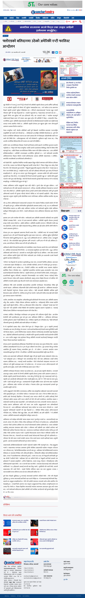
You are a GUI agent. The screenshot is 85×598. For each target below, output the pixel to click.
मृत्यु (58, 21)
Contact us (13, 596)
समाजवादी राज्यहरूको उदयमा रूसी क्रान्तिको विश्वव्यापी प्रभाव (20, 549)
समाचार (12, 18)
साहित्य (52, 18)
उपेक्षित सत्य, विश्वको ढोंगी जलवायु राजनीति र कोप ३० (19, 540)
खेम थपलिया (8, 52)
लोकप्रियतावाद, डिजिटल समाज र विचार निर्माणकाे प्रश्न (48, 531)
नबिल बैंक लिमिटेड (27, 21)
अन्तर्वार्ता (31, 18)
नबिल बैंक (19, 21)
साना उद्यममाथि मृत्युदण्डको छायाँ (47, 549)
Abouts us (7, 596)
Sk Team (19, 596)
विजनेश (38, 18)
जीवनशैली (66, 18)
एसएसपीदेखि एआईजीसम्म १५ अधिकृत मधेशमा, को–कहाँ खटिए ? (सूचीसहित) (73, 114)
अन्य (73, 18)
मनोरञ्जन (45, 18)
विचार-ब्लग (6, 36)
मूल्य (54, 21)
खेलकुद (59, 18)
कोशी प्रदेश (12, 21)
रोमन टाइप (14, 10)
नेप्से (35, 21)
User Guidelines (26, 596)
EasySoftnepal (78, 596)
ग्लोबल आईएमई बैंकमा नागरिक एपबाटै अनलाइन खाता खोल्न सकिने (73, 95)
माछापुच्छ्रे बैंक (46, 21)
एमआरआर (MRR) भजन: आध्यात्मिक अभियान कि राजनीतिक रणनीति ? (20, 521)
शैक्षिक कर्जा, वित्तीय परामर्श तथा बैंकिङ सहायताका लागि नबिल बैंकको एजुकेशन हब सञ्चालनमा (73, 127)
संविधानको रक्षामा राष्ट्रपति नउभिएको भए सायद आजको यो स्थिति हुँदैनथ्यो (48, 540)
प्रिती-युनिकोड (7, 10)
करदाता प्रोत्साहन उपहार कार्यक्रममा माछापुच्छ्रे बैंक (73, 103)
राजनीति (24, 18)
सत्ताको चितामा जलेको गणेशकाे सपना (48, 521)
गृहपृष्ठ (5, 18)
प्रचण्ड (40, 21)
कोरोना (6, 21)
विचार (17, 18)
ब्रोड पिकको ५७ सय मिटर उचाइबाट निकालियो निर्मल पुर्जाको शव (73, 85)
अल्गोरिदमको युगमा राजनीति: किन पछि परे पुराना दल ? (21, 531)
